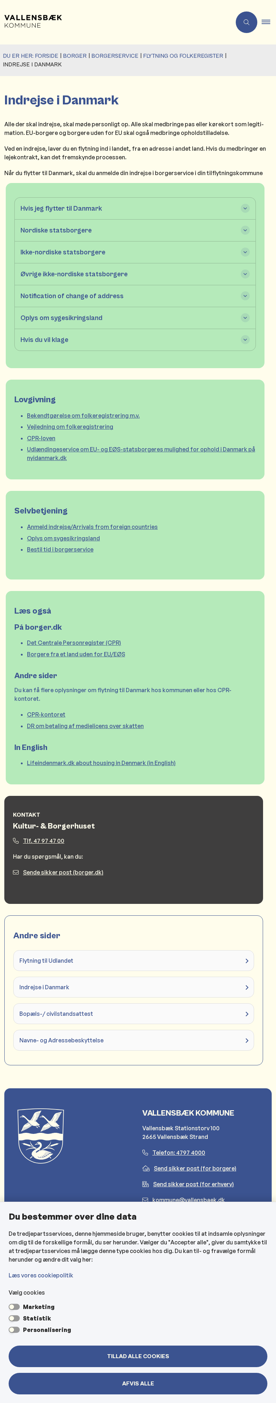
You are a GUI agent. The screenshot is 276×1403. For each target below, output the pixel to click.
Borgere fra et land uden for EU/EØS (76, 654)
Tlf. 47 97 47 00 (43, 840)
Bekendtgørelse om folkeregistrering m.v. (83, 415)
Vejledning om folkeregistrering (70, 426)
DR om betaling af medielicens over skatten (85, 725)
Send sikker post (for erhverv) (193, 1184)
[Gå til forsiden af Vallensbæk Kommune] (113, 22)
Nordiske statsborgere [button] (56, 230)
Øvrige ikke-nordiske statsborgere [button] (74, 274)
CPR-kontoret (46, 714)
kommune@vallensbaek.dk (188, 1199)
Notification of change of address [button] (72, 296)
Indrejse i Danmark (44, 987)
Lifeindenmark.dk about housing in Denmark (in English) (101, 762)
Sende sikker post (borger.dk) (63, 872)
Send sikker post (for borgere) (195, 1168)
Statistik (37, 1318)
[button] (269, 22)
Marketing (39, 1306)
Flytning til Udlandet (46, 960)
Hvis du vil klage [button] (44, 340)
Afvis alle (138, 1383)
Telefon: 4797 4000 (178, 1152)
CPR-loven (41, 438)
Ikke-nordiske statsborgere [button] (62, 252)
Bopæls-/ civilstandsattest (56, 1013)
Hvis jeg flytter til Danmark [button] (61, 208)
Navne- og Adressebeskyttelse (61, 1040)
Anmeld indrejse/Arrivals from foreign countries (92, 526)
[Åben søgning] (246, 22)
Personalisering (47, 1329)
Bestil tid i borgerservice (60, 549)
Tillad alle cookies (138, 1356)
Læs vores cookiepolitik (41, 1275)
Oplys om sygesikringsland (63, 538)
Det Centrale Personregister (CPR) (74, 642)
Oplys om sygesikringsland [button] (61, 318)
